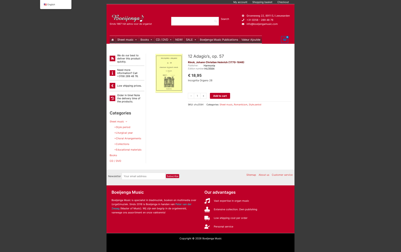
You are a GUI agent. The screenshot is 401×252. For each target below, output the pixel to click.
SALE (189, 39)
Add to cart (220, 95)
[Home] (113, 39)
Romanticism (240, 104)
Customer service (282, 174)
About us (264, 174)
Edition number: (196, 68)
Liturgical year (124, 132)
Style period (123, 127)
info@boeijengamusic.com (262, 23)
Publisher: (193, 65)
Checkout (283, 2)
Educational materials (128, 149)
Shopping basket (262, 2)
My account (240, 2)
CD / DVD (162, 39)
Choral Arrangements (128, 138)
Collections (122, 144)
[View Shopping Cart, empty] (284, 39)
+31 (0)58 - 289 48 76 (260, 19)
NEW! (179, 39)
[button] (125, 121)
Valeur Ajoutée (250, 39)
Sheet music (125, 39)
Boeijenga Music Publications (219, 39)
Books (145, 39)
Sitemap (251, 174)
